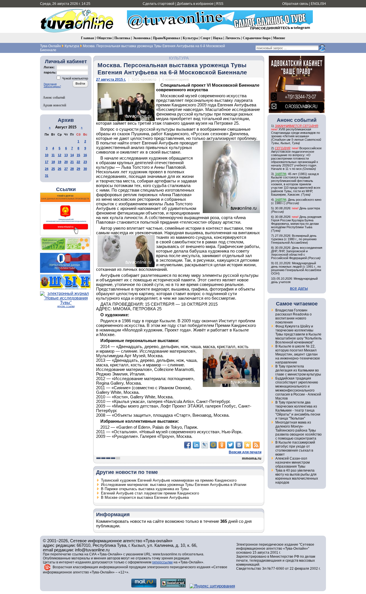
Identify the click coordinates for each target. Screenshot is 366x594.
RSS (219, 4)
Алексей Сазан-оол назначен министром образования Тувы (292, 462)
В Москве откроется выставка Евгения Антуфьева (145, 497)
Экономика (141, 37)
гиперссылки (162, 562)
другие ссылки (66, 306)
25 (53, 168)
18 (53, 162)
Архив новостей (54, 105)
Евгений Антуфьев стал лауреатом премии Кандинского (150, 493)
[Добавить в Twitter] (230, 445)
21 (72, 162)
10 (46, 155)
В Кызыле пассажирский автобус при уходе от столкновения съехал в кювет (295, 448)
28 (72, 168)
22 (78, 162)
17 (46, 162)
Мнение (279, 37)
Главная (87, 37)
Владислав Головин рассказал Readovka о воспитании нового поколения (293, 316)
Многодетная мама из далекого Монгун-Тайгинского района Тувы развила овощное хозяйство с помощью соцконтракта (298, 430)
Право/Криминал (166, 37)
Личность (232, 37)
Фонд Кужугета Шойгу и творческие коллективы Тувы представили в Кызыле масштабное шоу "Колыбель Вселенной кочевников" (298, 334)
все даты (299, 288)
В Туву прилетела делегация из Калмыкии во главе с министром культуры (298, 370)
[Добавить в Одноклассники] (221, 445)
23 (85, 162)
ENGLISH (318, 4)
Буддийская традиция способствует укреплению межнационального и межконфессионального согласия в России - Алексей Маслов (298, 388)
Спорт (205, 37)
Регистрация (50, 84)
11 (53, 155)
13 (66, 155)
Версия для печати (245, 452)
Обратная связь (295, 4)
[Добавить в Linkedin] (196, 445)
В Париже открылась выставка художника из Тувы (145, 489)
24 (46, 168)
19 (59, 162)
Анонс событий (54, 97)
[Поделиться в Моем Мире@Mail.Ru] (213, 445)
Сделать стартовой (158, 4)
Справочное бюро (256, 37)
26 (59, 168)
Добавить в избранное (195, 4)
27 (66, 168)
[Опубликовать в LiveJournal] (204, 445)
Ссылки (66, 189)
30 (85, 168)
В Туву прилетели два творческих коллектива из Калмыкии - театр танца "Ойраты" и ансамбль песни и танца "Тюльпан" (297, 410)
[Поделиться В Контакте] (239, 445)
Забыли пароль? (52, 86)
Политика (122, 37)
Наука (217, 37)
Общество (104, 37)
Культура (190, 37)
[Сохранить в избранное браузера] (247, 445)
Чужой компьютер (74, 78)
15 (78, 155)
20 (66, 162)
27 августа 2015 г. (111, 80)
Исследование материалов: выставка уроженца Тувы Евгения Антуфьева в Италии (173, 484)
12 (59, 155)
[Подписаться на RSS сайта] (256, 445)
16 (85, 155)
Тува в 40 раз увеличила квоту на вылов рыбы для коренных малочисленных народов (296, 476)
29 (78, 168)
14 (72, 155)
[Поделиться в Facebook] (187, 445)
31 (46, 175)
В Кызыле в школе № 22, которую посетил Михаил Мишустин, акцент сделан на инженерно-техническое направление (297, 354)
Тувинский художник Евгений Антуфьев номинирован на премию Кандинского (168, 480)
